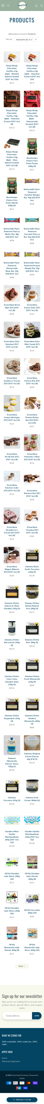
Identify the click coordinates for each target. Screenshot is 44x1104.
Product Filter (23, 1100)
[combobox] (26, 39)
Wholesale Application (11, 1061)
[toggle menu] (3, 5)
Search (4, 1058)
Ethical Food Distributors (20, 1075)
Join (36, 1016)
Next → (22, 966)
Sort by (9, 39)
